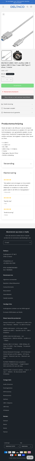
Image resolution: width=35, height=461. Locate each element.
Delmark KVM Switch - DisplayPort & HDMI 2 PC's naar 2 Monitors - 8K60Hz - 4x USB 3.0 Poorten (17, 323)
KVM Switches (7, 391)
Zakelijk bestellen (8, 298)
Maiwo (5, 424)
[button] (3, 7)
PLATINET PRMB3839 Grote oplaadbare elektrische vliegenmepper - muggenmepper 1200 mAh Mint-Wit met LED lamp (16, 364)
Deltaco (14, 458)
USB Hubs (6, 406)
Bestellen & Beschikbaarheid (11, 283)
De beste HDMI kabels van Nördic (13, 312)
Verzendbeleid (7, 294)
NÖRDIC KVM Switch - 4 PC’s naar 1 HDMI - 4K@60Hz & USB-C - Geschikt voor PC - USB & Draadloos (16, 330)
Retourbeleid (6, 290)
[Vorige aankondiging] (3, 2)
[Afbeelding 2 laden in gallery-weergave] (17, 56)
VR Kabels (6, 410)
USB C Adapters (7, 403)
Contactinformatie (8, 287)
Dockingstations (7, 388)
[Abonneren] (30, 243)
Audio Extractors (8, 384)
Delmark (5, 420)
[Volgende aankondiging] (32, 2)
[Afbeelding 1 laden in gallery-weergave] (7, 56)
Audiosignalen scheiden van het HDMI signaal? (16, 308)
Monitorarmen (7, 395)
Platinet (5, 432)
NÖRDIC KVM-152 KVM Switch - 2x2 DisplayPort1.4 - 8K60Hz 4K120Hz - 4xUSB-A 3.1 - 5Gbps (17, 338)
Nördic (5, 428)
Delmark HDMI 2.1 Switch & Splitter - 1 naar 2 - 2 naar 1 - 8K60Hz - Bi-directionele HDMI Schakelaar (17, 372)
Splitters (5, 399)
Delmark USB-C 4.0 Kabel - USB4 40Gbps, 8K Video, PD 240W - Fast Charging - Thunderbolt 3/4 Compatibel (16, 346)
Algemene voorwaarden (10, 279)
